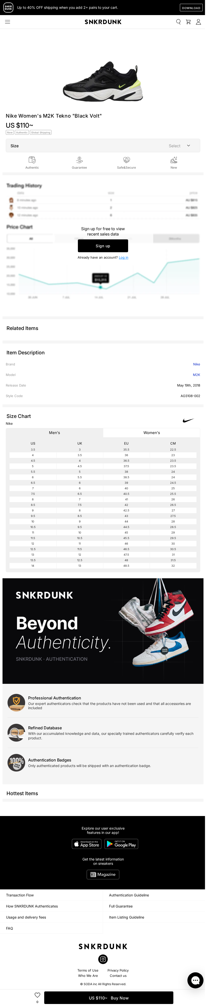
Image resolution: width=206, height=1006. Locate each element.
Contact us (118, 976)
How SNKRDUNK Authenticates (32, 906)
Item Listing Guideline (126, 917)
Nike (196, 364)
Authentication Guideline (129, 895)
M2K (196, 375)
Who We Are (88, 976)
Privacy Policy (118, 970)
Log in (123, 257)
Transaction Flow (20, 895)
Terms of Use (87, 970)
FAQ (9, 928)
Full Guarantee (121, 906)
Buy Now (109, 997)
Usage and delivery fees (26, 917)
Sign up (103, 246)
